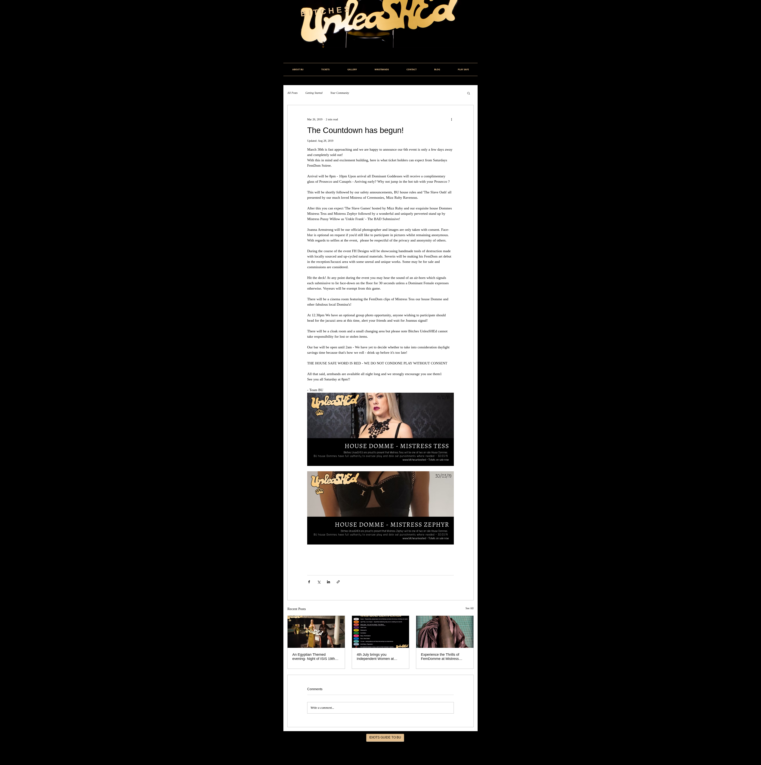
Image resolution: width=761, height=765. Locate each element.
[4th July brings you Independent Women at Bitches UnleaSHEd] (380, 632)
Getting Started (313, 92)
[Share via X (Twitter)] (319, 582)
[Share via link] (338, 582)
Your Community (339, 92)
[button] (468, 93)
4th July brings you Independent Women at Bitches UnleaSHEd (375, 657)
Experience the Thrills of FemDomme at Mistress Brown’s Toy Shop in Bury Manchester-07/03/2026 (441, 657)
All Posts (292, 92)
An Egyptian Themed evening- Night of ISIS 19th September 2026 (313, 657)
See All (470, 608)
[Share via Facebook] (309, 582)
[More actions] (451, 119)
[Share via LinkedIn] (328, 582)
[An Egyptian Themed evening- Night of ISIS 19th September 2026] (316, 632)
